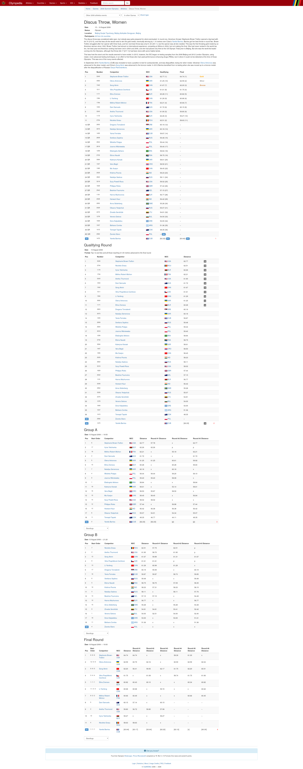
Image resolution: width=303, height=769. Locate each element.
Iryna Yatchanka (116, 116)
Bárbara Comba (116, 225)
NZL (150, 190)
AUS (150, 107)
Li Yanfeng (114, 98)
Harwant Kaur (115, 199)
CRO (151, 164)
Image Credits (154, 763)
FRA (150, 103)
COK (151, 229)
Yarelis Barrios (177, 41)
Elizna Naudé (115, 155)
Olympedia (15, 3)
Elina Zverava (115, 94)
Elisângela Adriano (117, 151)
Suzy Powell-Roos (116, 181)
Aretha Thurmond (116, 111)
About (146, 763)
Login (134, 763)
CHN (150, 85)
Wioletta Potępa (116, 142)
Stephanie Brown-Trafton (119, 76)
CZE (150, 89)
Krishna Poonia (115, 173)
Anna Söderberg (116, 203)
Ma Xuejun (114, 168)
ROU (151, 120)
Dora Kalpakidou (116, 221)
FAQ (161, 763)
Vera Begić (114, 164)
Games (52, 3)
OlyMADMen (147, 767)
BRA (150, 151)
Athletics (124, 8)
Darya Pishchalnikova (119, 67)
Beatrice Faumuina (117, 190)
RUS (150, 138)
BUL (150, 216)
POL (150, 142)
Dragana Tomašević (117, 124)
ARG (151, 225)
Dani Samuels (115, 107)
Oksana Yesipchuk (117, 208)
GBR (151, 186)
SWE (151, 203)
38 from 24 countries (102, 36)
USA (150, 76)
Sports (62, 3)
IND (150, 173)
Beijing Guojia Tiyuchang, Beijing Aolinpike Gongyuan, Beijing (118, 33)
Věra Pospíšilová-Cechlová (120, 89)
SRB (150, 124)
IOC (72, 3)
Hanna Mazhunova (117, 194)
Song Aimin (120, 65)
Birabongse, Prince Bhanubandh (135, 756)
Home (88, 8)
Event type (145, 15)
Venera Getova (115, 216)
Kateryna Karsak (116, 159)
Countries (41, 3)
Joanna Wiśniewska (117, 146)
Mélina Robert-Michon (118, 103)
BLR (150, 94)
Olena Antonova (206, 63)
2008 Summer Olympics (109, 8)
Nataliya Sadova (116, 177)
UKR (150, 81)
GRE (150, 221)
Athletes (29, 3)
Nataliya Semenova (117, 129)
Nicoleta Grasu (115, 120)
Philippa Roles (115, 186)
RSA (150, 155)
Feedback (94, 3)
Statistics (81, 3)
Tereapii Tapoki (115, 229)
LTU (150, 212)
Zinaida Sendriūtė (116, 212)
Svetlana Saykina (116, 138)
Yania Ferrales (115, 133)
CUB (150, 133)
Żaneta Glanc (115, 234)
